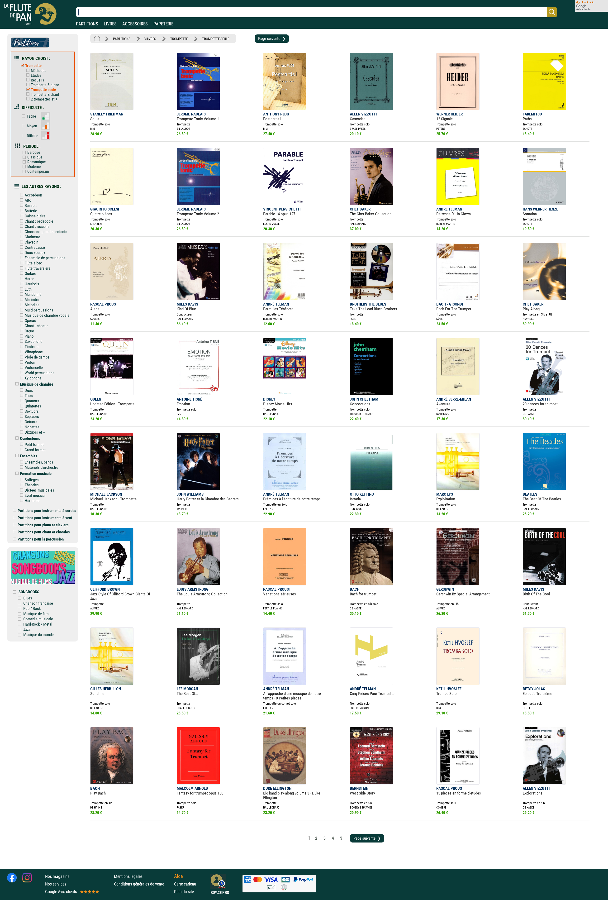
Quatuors (32, 400)
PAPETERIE (163, 24)
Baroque (33, 152)
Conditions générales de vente (143, 883)
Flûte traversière (37, 268)
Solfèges (32, 479)
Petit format (34, 444)
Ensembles (28, 456)
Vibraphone (34, 351)
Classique (34, 157)
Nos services (55, 883)
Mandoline (33, 294)
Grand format (35, 449)
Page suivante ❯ (271, 38)
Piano (29, 336)
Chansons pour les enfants (46, 231)
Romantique (36, 162)
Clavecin (31, 242)
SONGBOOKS (29, 591)
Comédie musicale (38, 619)
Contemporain (38, 171)
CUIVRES (150, 39)
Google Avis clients (61, 891)
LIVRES (110, 24)
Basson (31, 205)
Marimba (32, 299)
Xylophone (33, 378)
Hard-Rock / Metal (37, 624)
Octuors (31, 421)
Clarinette (32, 237)
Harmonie (32, 500)
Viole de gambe (37, 357)
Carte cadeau (185, 883)
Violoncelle (34, 367)
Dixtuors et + (35, 432)
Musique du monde (38, 634)
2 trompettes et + (44, 99)
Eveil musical (35, 495)
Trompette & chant (45, 94)
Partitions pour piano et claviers (43, 524)
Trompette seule (43, 89)
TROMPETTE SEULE (215, 39)
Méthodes (38, 70)
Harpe (29, 278)
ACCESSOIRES (135, 24)
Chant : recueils (37, 226)
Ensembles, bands (39, 462)
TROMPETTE (179, 39)
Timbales (32, 346)
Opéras (30, 320)
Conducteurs (30, 438)
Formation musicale (36, 473)
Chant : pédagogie (39, 221)
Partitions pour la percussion (41, 539)
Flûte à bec (33, 263)
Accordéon (33, 195)
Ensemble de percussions (45, 257)
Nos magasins (57, 876)
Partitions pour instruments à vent (45, 517)
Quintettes (33, 406)
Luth (28, 289)
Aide (178, 876)
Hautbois (32, 284)
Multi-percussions (39, 310)
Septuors (32, 416)
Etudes (36, 75)
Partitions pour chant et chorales (44, 532)
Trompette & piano (45, 85)
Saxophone (33, 341)
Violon (30, 362)
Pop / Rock (32, 608)
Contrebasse (35, 247)
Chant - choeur (36, 325)
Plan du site (184, 891)
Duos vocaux (35, 252)
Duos (29, 390)
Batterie (31, 210)
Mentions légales (128, 876)
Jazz (26, 629)
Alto (28, 200)
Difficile (32, 136)
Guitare (30, 273)
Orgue (29, 331)
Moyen (32, 126)
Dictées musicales (39, 490)
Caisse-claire (35, 216)
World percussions (39, 372)
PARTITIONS (87, 24)
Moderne (34, 166)
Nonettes (32, 427)
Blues (27, 598)
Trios (29, 395)
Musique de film (36, 613)
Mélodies (32, 304)
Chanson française (38, 603)
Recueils (37, 80)
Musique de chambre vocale (47, 315)
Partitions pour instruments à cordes (47, 510)
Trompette (33, 65)
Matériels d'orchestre (41, 467)
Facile (31, 116)
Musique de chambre (36, 384)
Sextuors (32, 411)
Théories (32, 485)
